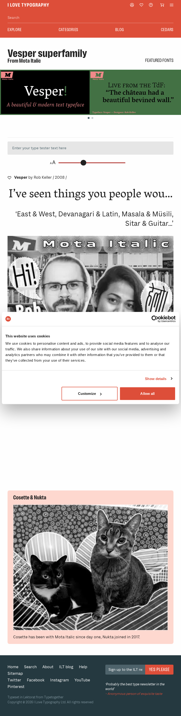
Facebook (36, 680)
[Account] (132, 5)
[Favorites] (141, 5)
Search (30, 666)
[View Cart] (162, 4)
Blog (119, 29)
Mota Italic (30, 61)
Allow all (147, 394)
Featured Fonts (159, 60)
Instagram (59, 680)
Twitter (14, 680)
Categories (68, 29)
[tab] (89, 118)
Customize (87, 394)
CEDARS (167, 29)
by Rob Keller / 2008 (40, 177)
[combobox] (90, 17)
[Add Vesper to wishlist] (9, 177)
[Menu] (171, 5)
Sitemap (15, 673)
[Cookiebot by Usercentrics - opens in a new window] (155, 318)
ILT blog (66, 666)
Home (13, 666)
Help (83, 666)
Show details (155, 378)
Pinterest (16, 686)
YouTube (82, 680)
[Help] (151, 5)
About (47, 666)
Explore (14, 29)
